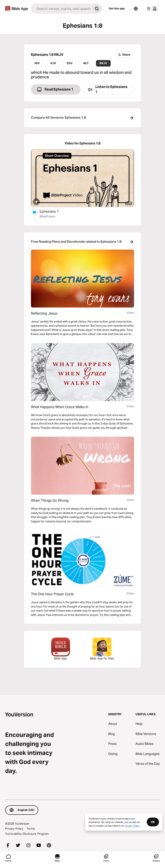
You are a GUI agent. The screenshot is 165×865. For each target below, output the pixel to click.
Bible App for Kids (102, 658)
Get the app (117, 8)
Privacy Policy (14, 828)
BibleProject (47, 216)
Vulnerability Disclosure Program (27, 833)
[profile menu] (152, 8)
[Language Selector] (135, 8)
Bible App (60, 658)
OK (153, 822)
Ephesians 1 (53, 211)
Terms (31, 828)
